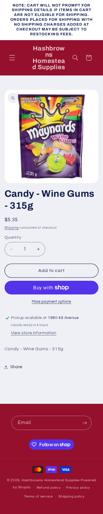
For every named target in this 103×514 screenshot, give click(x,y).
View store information (33, 333)
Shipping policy (71, 496)
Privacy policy (78, 487)
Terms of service (38, 496)
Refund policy (49, 487)
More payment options (51, 302)
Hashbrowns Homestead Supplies (51, 480)
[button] (12, 57)
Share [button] (16, 367)
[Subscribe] (84, 423)
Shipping (12, 227)
